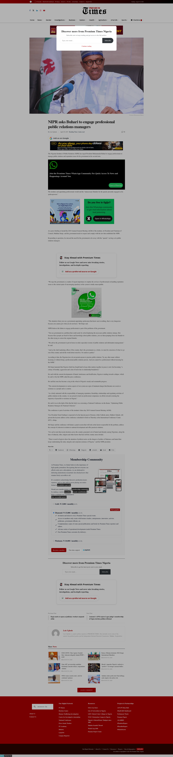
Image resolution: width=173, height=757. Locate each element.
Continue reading (86, 46)
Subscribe (108, 40)
